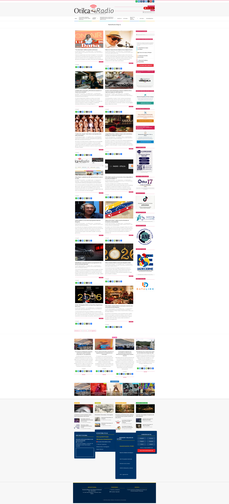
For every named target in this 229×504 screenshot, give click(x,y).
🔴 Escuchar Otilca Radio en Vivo (103, 441)
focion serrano (125, 94)
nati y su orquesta (81, 138)
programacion (77, 96)
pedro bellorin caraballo (84, 225)
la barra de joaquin (108, 138)
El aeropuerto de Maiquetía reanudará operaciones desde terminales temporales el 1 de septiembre (83, 353)
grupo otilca (93, 181)
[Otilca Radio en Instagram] (141, 1)
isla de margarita (85, 52)
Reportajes (77, 94)
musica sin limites (117, 224)
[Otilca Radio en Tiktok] (148, 1)
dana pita (80, 52)
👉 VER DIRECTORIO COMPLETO (145, 65)
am (84, 94)
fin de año (93, 308)
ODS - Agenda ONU (124, 474)
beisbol (116, 94)
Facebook (151, 441)
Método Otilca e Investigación (102, 446)
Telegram (142, 441)
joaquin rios (94, 137)
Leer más (101, 61)
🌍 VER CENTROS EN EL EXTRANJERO (145, 120)
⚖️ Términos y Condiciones (114, 489)
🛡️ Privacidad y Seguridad (114, 491)
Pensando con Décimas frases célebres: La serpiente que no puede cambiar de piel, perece (124, 416)
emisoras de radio (78, 95)
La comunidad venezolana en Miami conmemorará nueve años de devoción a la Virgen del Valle (114, 393)
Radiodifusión (98, 51)
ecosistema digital (87, 181)
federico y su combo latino (87, 137)
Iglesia (121, 383)
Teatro (105, 383)
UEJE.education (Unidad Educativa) (104, 439)
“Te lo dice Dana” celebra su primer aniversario (86, 49)
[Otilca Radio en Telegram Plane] (139, 1)
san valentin (119, 138)
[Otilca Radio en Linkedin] (153, 1)
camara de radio (81, 266)
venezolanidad (116, 225)
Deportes (127, 93)
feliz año (117, 265)
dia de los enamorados (117, 137)
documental (120, 94)
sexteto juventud (87, 139)
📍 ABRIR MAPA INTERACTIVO (145, 103)
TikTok (141, 444)
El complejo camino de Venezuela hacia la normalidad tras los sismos (87, 420)
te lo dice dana (79, 53)
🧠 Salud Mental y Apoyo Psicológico (143, 48)
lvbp (111, 95)
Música (153, 383)
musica (92, 95)
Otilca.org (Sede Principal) (102, 436)
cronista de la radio (96, 224)
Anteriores (77, 330)
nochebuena (110, 310)
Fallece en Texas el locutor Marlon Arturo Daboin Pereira (118, 49)
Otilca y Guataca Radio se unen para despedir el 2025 (118, 262)
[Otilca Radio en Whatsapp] (136, 1)
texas (117, 53)
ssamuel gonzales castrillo (123, 310)
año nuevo (114, 265)
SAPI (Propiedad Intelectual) (126, 459)
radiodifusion (123, 95)
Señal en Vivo (149, 8)
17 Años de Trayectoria (101, 444)
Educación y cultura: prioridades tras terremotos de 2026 (86, 426)
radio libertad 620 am (112, 53)
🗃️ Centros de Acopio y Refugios (145, 52)
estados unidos (113, 52)
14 (89, 330)
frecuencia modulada (87, 95)
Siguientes (94, 330)
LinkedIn (151, 444)
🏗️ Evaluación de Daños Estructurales (143, 56)
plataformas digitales (98, 95)
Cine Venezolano (135, 383)
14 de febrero (110, 137)
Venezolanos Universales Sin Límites (81, 224)
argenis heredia (111, 309)
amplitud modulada (88, 94)
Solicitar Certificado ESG (146, 450)
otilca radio (97, 138)
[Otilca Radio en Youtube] (151, 1)
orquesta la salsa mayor (90, 138)
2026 (111, 265)
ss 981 (95, 52)
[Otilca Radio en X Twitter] (146, 1)
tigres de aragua (129, 95)
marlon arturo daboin (126, 52)
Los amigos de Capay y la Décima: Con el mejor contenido (127, 421)
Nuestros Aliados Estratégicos (126, 452)
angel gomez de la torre (82, 308)
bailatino (80, 137)
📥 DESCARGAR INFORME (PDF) (145, 141)
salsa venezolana (81, 139)
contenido (95, 94)
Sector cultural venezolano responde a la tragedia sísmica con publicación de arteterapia (104, 353)
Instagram (142, 438)
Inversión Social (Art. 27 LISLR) (127, 446)
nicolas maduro (80, 267)
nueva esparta (91, 52)
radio (113, 95)
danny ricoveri (99, 94)
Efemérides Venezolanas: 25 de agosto (104, 414)
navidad (106, 310)
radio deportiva (117, 95)
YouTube (151, 438)
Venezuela (107, 96)
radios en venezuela (84, 96)
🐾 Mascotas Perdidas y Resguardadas (143, 61)
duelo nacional (94, 266)
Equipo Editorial (99, 449)
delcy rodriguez (88, 266)
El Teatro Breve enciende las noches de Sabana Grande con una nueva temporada (98, 393)
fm (82, 95)
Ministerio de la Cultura (125, 463)
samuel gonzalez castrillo (125, 224)
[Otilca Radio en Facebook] (144, 1)
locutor (120, 52)
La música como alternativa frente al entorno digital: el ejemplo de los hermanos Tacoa (146, 393)
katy (117, 52)
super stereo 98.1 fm (110, 225)
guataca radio (124, 137)
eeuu (109, 52)
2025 (109, 265)
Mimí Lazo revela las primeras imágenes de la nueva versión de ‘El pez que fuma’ (130, 393)
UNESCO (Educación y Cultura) (126, 468)
